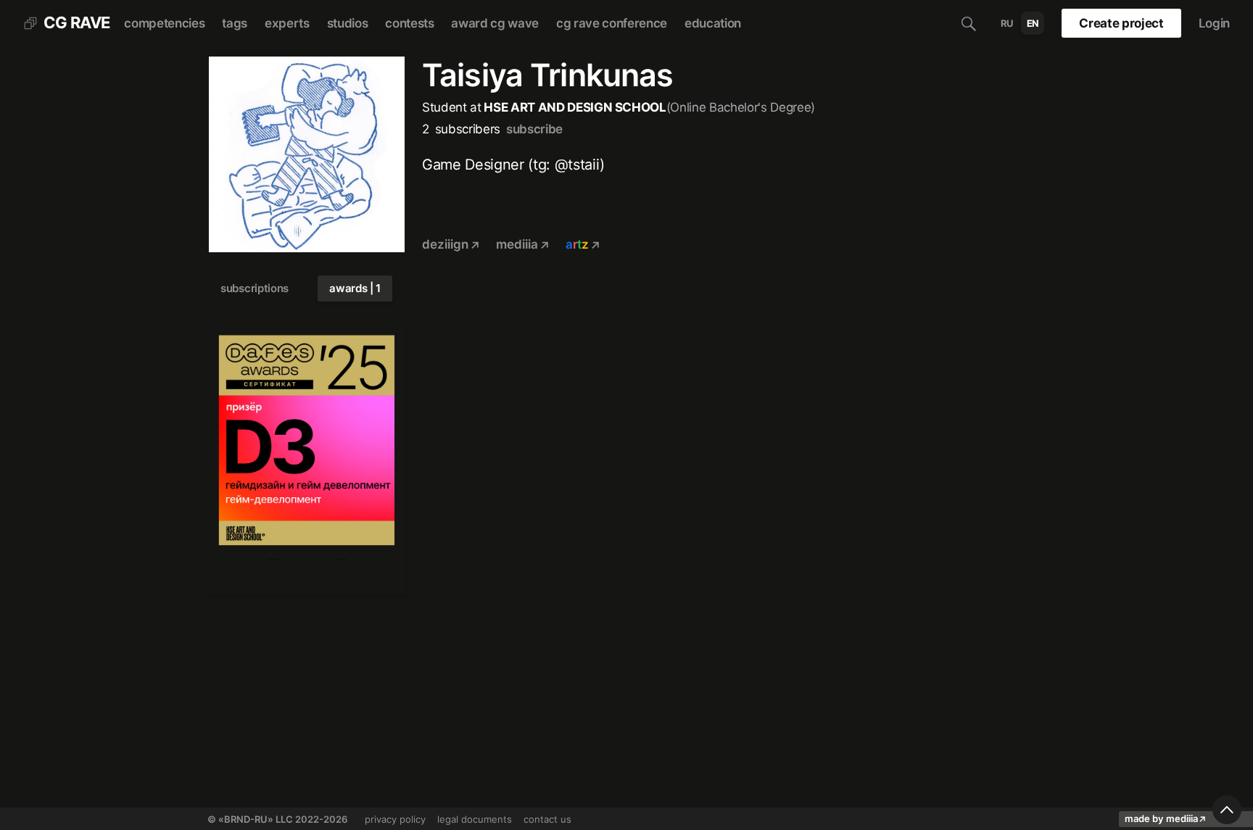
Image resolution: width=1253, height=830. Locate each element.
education (713, 23)
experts (287, 23)
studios (347, 23)
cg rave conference (611, 23)
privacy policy (395, 819)
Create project (1121, 23)
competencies (164, 23)
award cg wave (495, 23)
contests (409, 23)
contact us (547, 819)
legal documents (474, 819)
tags (234, 23)
